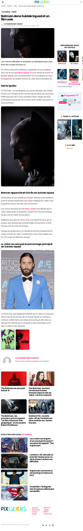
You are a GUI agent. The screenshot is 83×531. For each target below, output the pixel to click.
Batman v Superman (28, 70)
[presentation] (59, 129)
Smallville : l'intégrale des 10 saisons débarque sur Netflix (42, 489)
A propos (35, 508)
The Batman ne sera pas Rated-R (13, 389)
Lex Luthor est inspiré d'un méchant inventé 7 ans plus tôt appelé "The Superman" (42, 442)
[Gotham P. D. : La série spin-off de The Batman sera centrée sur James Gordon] (41, 406)
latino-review (30, 209)
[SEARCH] (81, 2)
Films (15, 6)
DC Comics (26, 434)
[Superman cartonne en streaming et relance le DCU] (14, 477)
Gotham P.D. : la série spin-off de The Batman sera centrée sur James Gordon (40, 419)
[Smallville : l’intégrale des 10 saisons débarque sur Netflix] (14, 493)
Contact (35, 512)
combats (47, 70)
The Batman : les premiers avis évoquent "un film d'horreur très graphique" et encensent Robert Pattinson (13, 420)
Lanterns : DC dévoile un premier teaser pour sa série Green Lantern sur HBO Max (41, 458)
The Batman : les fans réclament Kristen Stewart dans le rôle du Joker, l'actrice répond (40, 392)
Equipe (34, 514)
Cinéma (9, 6)
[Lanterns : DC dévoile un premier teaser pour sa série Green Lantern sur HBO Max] (14, 461)
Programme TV (71, 95)
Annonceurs (36, 510)
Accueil (3, 6)
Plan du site (48, 514)
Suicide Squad (7, 76)
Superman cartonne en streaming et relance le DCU (41, 473)
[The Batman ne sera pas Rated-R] (14, 378)
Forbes (30, 198)
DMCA (46, 512)
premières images (22, 73)
